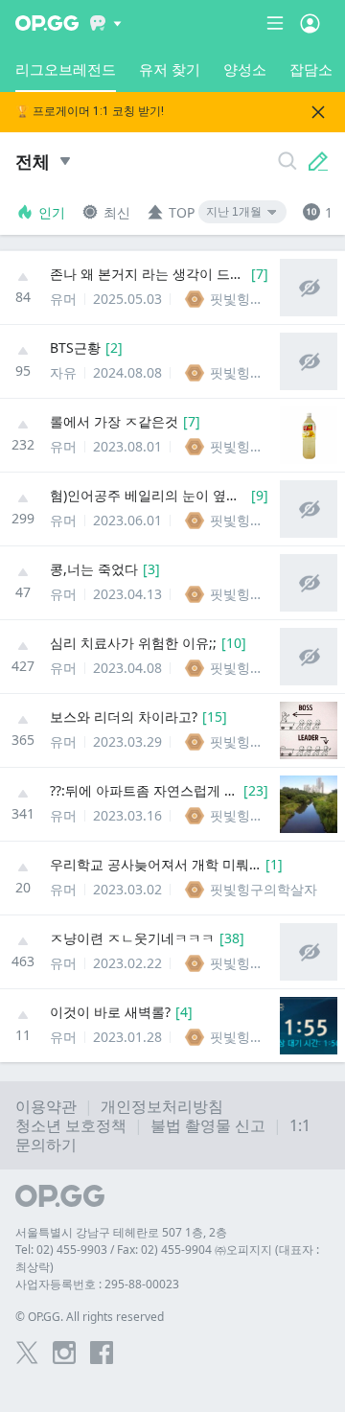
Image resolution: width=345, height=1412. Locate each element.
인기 (51, 212)
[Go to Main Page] (47, 23)
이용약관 (46, 1106)
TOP (182, 212)
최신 (117, 212)
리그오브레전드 (65, 69)
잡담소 (311, 69)
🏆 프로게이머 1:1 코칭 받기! (89, 111)
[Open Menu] (310, 23)
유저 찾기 (169, 69)
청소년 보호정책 (70, 1125)
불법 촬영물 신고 (207, 1125)
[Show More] (106, 23)
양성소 (244, 69)
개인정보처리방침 (162, 1106)
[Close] (318, 112)
